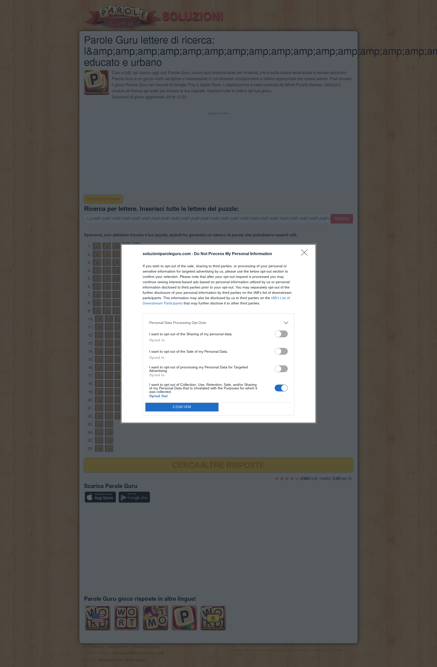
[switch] (281, 333)
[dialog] (218, 333)
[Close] (306, 254)
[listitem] (218, 322)
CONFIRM (182, 407)
